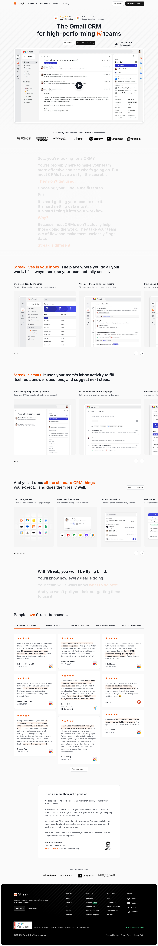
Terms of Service (112, 935)
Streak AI (69, 902)
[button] (32, 3)
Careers (91, 902)
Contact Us (90, 907)
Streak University (113, 906)
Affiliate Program (92, 910)
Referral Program (92, 914)
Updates (69, 914)
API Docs (110, 914)
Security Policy (139, 935)
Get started (135, 4)
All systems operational (136, 927)
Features (69, 906)
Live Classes (111, 902)
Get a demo (118, 4)
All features (68, 43)
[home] (19, 3)
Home (68, 898)
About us (89, 898)
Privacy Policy (126, 935)
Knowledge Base (113, 910)
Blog (108, 898)
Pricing (66, 3)
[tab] (27, 625)
